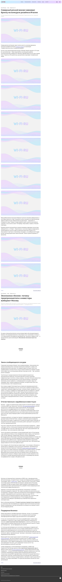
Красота (34, 1)
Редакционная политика (5, 573)
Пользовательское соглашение (6, 568)
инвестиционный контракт (29, 448)
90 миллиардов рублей (18, 549)
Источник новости (37, 290)
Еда (43, 1)
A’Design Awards (20, 46)
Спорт (46, 1)
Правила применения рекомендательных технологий (10, 575)
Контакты (2, 572)
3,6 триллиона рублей (29, 406)
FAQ (1, 567)
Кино (22, 1)
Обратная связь (4, 570)
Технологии (28, 1)
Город (39, 1)
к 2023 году (14, 481)
